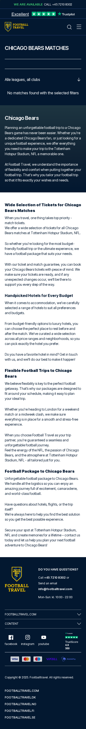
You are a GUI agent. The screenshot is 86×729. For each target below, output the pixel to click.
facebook (11, 644)
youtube (43, 644)
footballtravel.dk (20, 697)
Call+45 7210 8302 (58, 4)
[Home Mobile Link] (16, 27)
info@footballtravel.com (55, 589)
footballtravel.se (20, 717)
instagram (27, 644)
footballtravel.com (22, 690)
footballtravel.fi (19, 711)
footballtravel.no (20, 704)
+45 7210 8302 (55, 577)
